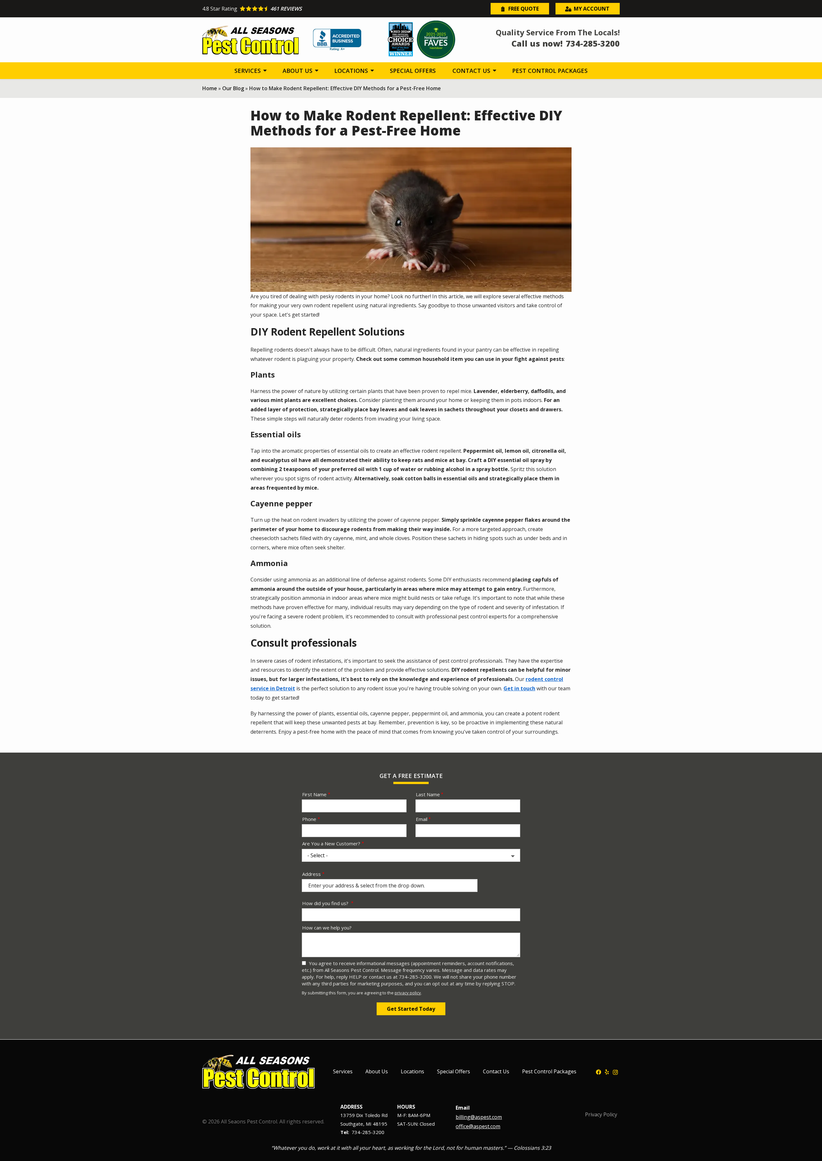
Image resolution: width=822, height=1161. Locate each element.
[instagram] (615, 1071)
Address (311, 874)
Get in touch (519, 688)
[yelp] (607, 1071)
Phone (309, 819)
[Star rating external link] (306, 8)
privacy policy (408, 993)
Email (421, 819)
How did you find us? (326, 903)
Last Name (428, 794)
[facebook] (598, 1071)
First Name (314, 794)
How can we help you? (327, 927)
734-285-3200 (368, 1132)
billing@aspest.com (479, 1117)
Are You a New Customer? (331, 843)
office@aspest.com (478, 1126)
